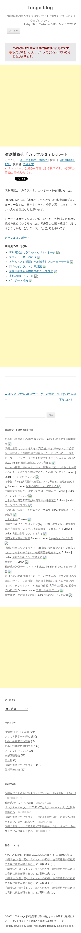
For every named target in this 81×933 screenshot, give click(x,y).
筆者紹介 (10, 561)
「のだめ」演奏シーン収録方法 (22, 509)
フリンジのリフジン (23, 476)
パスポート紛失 (18, 280)
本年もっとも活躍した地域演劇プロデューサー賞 (39, 261)
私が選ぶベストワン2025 (19, 802)
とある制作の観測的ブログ (20, 746)
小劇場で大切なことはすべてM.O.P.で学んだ (30, 491)
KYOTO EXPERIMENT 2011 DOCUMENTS (30, 854)
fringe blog (40, 7)
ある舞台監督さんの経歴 (19, 439)
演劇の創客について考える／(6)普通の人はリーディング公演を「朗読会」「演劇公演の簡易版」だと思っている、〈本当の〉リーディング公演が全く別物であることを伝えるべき (39, 453)
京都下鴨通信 (12, 755)
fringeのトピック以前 (61, 538)
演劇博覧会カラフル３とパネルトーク (32, 252)
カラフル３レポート (17, 237)
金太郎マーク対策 (15, 595)
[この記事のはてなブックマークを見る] (58, 252)
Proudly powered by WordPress (22, 926)
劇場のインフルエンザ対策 (25, 266)
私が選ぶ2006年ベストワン (20, 566)
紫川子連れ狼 (12, 769)
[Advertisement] (40, 106)
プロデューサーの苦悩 (22, 257)
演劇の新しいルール (21, 275)
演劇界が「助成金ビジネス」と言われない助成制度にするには (40, 793)
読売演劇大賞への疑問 (17, 538)
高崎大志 (28, 164)
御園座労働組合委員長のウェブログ (31, 271)
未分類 (8, 760)
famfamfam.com (65, 926)
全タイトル (11, 519)
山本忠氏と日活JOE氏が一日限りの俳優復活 (30, 500)
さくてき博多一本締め (34, 160)
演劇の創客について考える (35, 462)
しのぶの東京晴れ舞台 (17, 741)
